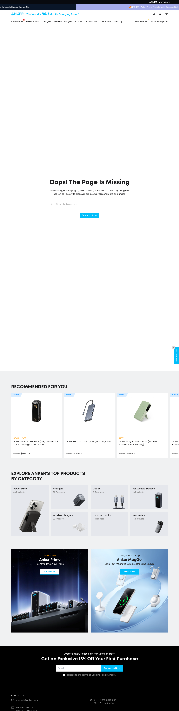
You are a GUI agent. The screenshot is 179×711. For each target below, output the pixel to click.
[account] (160, 14)
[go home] (45, 14)
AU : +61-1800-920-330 (105, 700)
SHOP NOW (49, 572)
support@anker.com (27, 700)
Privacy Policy (108, 674)
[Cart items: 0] (166, 14)
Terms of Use (89, 674)
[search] (154, 14)
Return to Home (89, 215)
